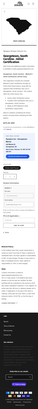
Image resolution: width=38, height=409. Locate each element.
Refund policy (8, 330)
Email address (9, 200)
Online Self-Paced (12, 168)
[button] (4, 4)
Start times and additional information (17, 156)
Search (6, 321)
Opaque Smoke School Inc (17, 399)
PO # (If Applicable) (10, 216)
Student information (11, 183)
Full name (7, 191)
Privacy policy (27, 402)
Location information (8, 303)
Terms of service (20, 405)
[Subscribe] (30, 377)
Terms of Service (9, 326)
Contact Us (7, 335)
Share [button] (7, 232)
